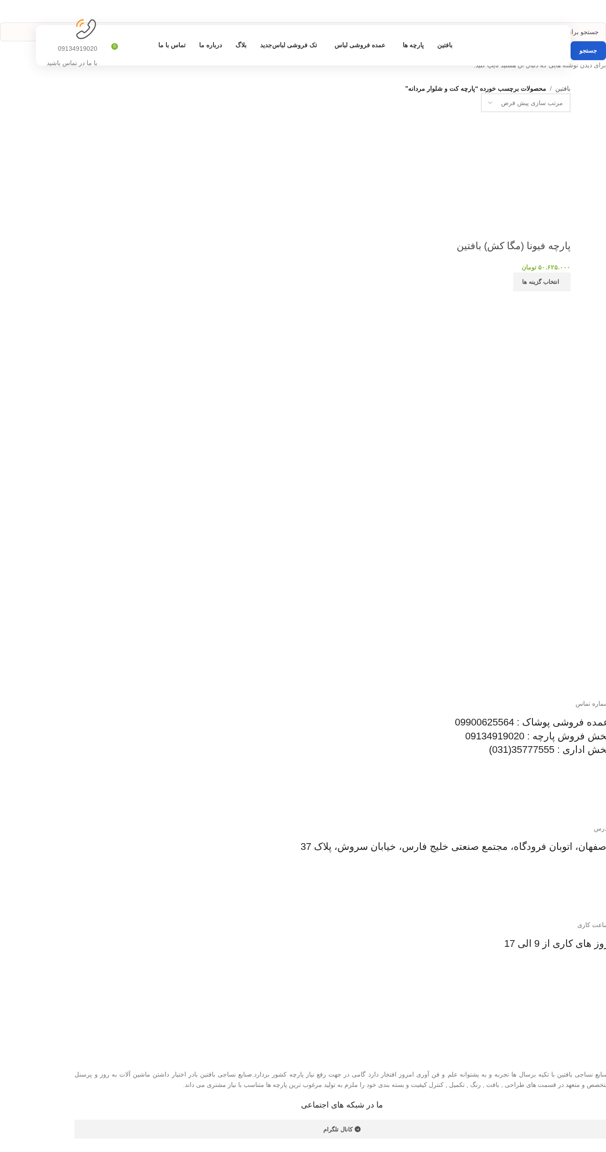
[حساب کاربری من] (128, 45)
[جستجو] (106, 45)
